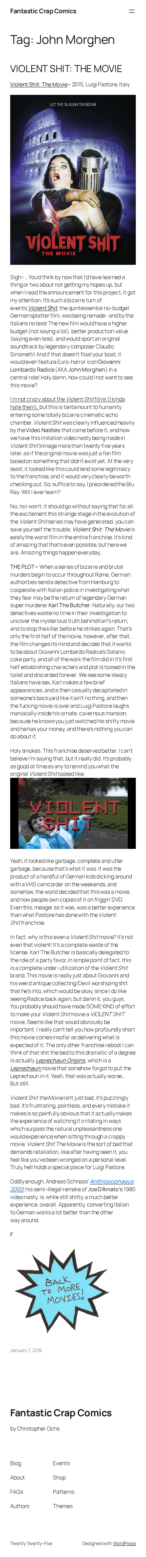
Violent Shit (42, 308)
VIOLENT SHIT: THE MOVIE (66, 68)
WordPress (124, 1543)
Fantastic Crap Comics (43, 10)
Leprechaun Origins (60, 1060)
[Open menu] (132, 11)
